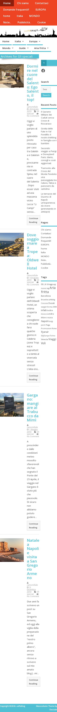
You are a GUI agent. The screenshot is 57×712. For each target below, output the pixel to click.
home (6, 16)
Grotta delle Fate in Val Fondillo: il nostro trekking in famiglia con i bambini (49, 136)
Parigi (50, 321)
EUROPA (40, 9)
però (43, 325)
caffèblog (52, 300)
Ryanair (45, 331)
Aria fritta (40, 48)
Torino (52, 336)
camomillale (32, 107)
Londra (50, 314)
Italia (20, 16)
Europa (33, 41)
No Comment (33, 116)
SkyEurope (45, 336)
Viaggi (52, 339)
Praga (48, 325)
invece (44, 314)
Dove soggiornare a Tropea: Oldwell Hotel (33, 251)
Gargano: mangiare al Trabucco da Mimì (33, 407)
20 (45, 284)
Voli (43, 343)
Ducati (51, 303)
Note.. (7, 22)
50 (48, 284)
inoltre (50, 310)
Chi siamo (23, 3)
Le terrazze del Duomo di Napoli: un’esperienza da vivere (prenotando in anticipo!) (48, 202)
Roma (54, 328)
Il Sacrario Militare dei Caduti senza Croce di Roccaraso (47, 117)
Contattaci (41, 3)
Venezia (44, 339)
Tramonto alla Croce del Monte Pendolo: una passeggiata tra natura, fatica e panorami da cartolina (49, 178)
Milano (44, 317)
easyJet (44, 307)
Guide (22, 48)
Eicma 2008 (52, 307)
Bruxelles (44, 300)
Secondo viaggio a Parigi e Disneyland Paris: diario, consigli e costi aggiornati (48, 156)
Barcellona (46, 296)
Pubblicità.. (24, 22)
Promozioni (46, 328)
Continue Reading (33, 220)
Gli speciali (33, 112)
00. (42, 284)
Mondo (6, 48)
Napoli (44, 321)
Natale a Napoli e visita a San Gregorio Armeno (33, 559)
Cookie (41, 22)
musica (50, 317)
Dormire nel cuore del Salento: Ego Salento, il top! (33, 82)
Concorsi (44, 303)
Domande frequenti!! (16, 9)
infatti (44, 310)
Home (7, 3)
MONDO (34, 16)
